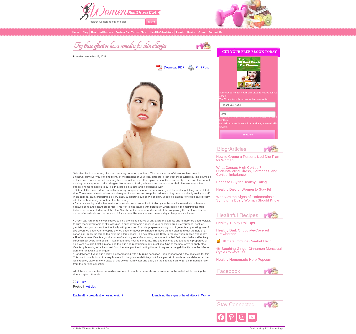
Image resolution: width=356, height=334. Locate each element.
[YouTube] (252, 317)
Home (76, 32)
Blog (85, 32)
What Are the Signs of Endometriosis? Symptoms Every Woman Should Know (247, 198)
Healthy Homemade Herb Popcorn (243, 259)
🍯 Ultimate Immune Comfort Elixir (243, 241)
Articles (91, 286)
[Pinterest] (231, 317)
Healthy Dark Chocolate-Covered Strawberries (242, 232)
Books (191, 32)
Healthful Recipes (102, 32)
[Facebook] (221, 317)
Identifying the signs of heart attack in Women (181, 295)
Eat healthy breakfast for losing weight (98, 295)
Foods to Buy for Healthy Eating (241, 182)
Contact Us (215, 32)
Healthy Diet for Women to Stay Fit (243, 189)
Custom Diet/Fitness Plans (131, 32)
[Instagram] (241, 317)
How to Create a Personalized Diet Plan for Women (247, 158)
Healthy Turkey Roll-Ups (235, 223)
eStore (202, 32)
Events (180, 32)
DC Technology (274, 328)
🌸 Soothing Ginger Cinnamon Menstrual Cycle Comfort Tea (249, 250)
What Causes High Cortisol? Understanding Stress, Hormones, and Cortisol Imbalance (246, 171)
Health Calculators (161, 32)
